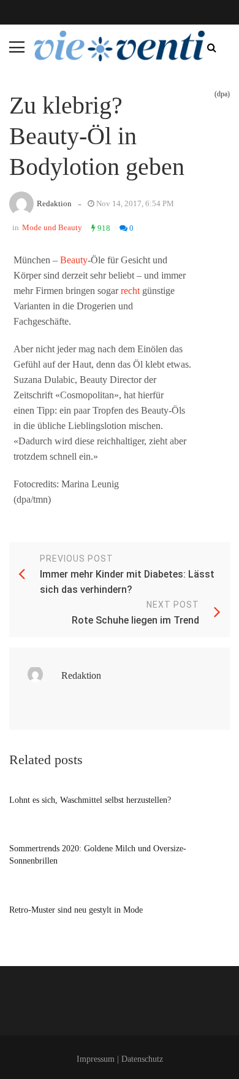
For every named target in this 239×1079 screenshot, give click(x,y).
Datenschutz (142, 1059)
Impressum (96, 1059)
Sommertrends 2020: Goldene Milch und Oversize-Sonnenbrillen (97, 854)
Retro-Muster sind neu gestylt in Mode (76, 910)
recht (130, 290)
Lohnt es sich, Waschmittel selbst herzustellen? (90, 800)
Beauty (74, 260)
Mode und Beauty (52, 227)
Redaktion (54, 203)
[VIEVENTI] (119, 46)
